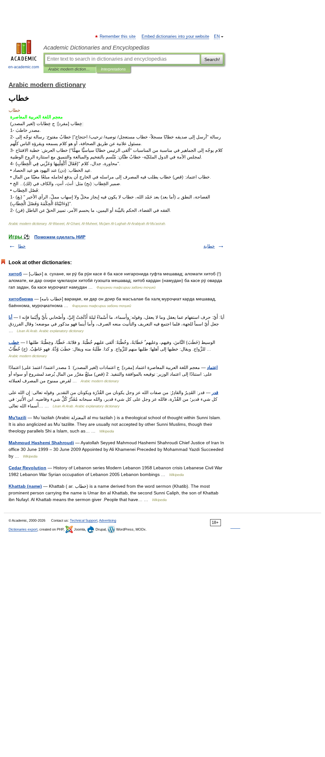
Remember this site (118, 36)
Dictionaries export (23, 529)
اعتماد (212, 367)
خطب (14, 342)
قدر (215, 392)
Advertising (107, 520)
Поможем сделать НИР (59, 236)
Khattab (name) (25, 486)
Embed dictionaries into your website (175, 36)
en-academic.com (23, 67)
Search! (212, 59)
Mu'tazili (17, 417)
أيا (10, 317)
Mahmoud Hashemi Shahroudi (41, 442)
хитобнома (21, 298)
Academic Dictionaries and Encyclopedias (96, 47)
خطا (22, 246)
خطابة (209, 246)
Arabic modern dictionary (69, 69)
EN (217, 36)
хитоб (15, 273)
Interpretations (113, 69)
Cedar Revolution (27, 467)
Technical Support (83, 520)
